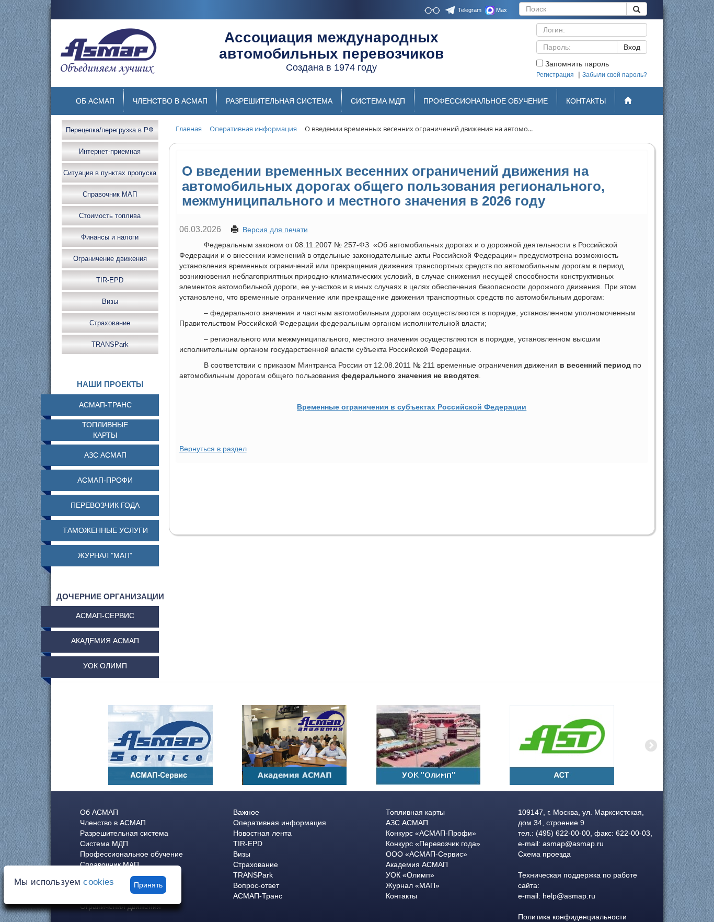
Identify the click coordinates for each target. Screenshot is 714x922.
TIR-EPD (109, 279)
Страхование (109, 322)
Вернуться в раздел (213, 449)
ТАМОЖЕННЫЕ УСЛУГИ (105, 530)
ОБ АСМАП (95, 101)
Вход (632, 47)
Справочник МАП (110, 194)
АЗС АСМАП (105, 455)
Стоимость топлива (110, 215)
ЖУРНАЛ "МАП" (105, 555)
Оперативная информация (279, 822)
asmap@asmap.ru (573, 843)
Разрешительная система (124, 833)
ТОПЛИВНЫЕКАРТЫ (105, 429)
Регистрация (555, 74)
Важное (246, 812)
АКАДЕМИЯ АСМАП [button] (105, 640)
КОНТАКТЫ (586, 101)
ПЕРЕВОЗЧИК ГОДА (105, 505)
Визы (110, 301)
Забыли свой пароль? (614, 74)
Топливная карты (415, 812)
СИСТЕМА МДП (378, 101)
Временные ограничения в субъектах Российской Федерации (411, 407)
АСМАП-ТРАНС (105, 405)
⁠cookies (98, 882)
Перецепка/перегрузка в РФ (110, 129)
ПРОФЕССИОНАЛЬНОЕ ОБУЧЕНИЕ (485, 101)
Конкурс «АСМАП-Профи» (431, 833)
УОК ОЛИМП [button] (105, 666)
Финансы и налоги (110, 237)
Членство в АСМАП (113, 822)
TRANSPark (110, 344)
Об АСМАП (99, 812)
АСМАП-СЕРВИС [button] (105, 615)
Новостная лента (262, 833)
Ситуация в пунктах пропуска (109, 172)
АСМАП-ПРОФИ (105, 480)
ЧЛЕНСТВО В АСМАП (170, 101)
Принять (148, 885)
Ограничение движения (110, 258)
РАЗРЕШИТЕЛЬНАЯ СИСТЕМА (279, 101)
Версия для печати (275, 229)
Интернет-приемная (110, 151)
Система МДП (104, 843)
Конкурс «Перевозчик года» (433, 843)
